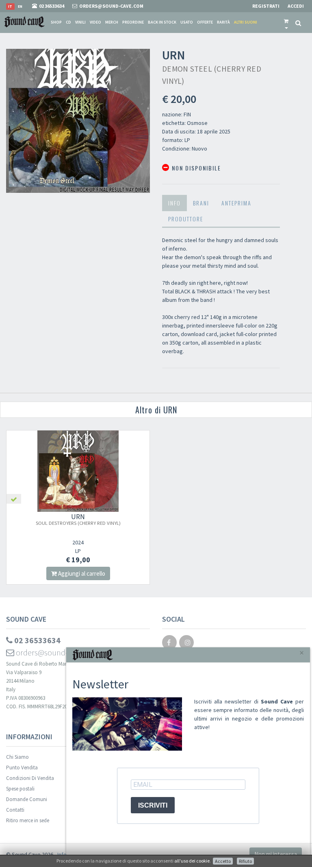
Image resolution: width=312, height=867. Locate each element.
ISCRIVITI (152, 805)
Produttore (185, 218)
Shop (56, 22)
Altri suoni (245, 22)
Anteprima (236, 203)
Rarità (223, 22)
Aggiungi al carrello (81, 573)
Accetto (223, 861)
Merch (111, 22)
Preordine (133, 22)
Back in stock (162, 22)
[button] (286, 22)
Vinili (80, 22)
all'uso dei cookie (192, 861)
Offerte (205, 22)
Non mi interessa (275, 854)
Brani (201, 203)
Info (174, 203)
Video (95, 22)
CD (68, 22)
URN (78, 519)
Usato (186, 22)
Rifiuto (245, 861)
